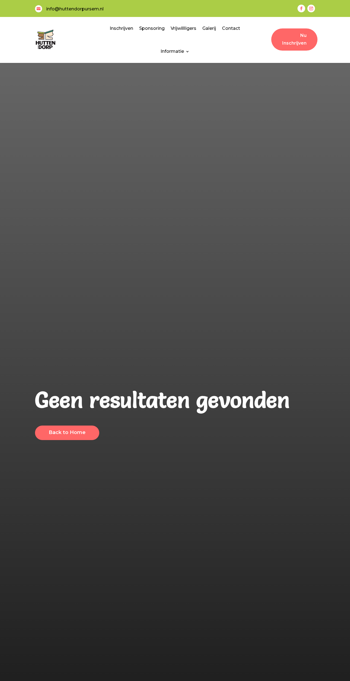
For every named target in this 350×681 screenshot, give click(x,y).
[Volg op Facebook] (301, 8)
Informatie (172, 51)
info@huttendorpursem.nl (75, 8)
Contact (231, 28)
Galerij (209, 28)
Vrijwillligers (183, 28)
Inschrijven (121, 28)
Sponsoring (152, 28)
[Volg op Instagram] (311, 8)
